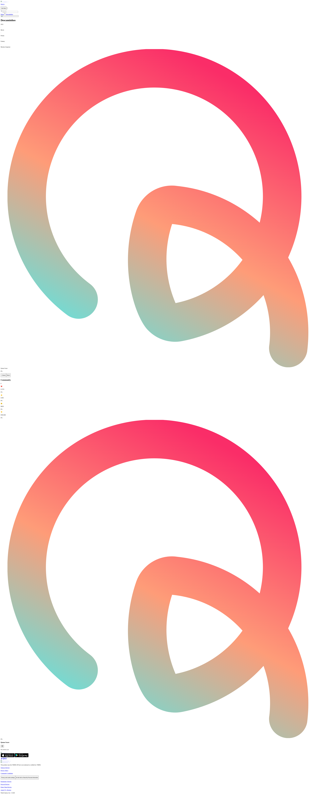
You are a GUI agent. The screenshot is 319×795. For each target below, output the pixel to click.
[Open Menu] (7, 8)
